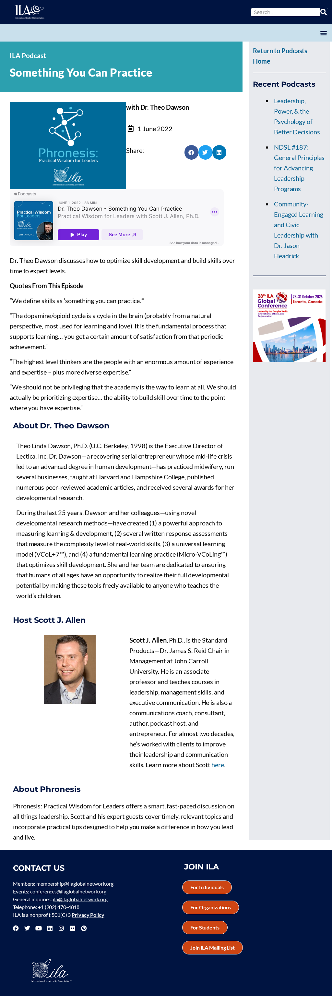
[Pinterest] (84, 928)
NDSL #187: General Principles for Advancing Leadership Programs (299, 167)
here (217, 765)
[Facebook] (16, 928)
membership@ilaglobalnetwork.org (74, 883)
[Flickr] (73, 928)
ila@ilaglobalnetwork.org (80, 899)
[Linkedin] (50, 928)
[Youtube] (39, 928)
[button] (323, 33)
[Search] (324, 12)
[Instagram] (61, 928)
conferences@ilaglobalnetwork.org (68, 891)
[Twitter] (27, 928)
